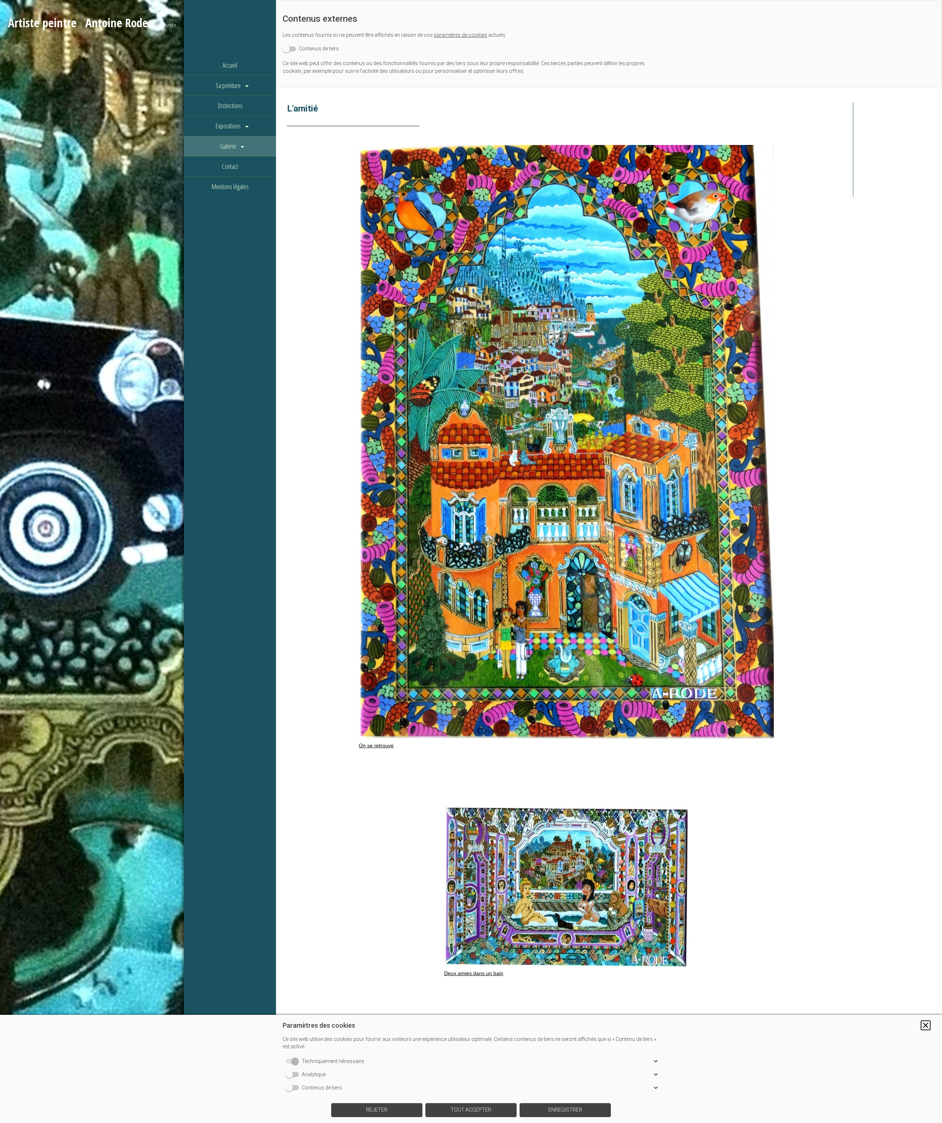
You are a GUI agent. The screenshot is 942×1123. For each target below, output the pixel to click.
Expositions (228, 125)
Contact (230, 166)
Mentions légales (230, 186)
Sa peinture (228, 85)
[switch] (311, 49)
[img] (92, 561)
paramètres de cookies (460, 35)
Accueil (230, 65)
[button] (925, 1025)
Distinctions (230, 105)
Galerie (228, 146)
